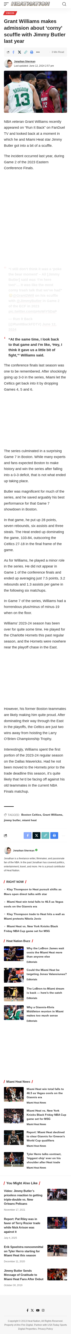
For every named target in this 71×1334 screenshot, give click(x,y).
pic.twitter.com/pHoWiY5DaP (32, 311)
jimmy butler (12, 820)
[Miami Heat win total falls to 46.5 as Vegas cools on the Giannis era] (14, 1094)
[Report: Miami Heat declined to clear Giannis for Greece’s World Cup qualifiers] (14, 1137)
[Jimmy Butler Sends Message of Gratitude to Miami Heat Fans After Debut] (57, 1274)
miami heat (29, 820)
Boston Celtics (31, 814)
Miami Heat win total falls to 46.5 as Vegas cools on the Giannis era (45, 1093)
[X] (32, 1310)
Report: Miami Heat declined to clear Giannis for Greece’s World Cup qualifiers (46, 1136)
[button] (7, 4)
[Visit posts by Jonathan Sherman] (8, 64)
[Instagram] (43, 1310)
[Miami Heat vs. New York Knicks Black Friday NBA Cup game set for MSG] (14, 1116)
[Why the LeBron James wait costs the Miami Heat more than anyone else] (14, 953)
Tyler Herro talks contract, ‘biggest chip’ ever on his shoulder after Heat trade (44, 1158)
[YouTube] (37, 1310)
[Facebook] (27, 1310)
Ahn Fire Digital (24, 1325)
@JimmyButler (29, 301)
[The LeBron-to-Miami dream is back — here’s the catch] (14, 994)
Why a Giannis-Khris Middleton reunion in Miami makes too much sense (45, 1011)
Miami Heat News (36, 1102)
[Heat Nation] (30, 4)
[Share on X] (19, 52)
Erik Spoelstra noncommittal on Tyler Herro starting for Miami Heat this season (23, 1251)
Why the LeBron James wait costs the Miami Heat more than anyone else (45, 952)
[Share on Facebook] (13, 52)
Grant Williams (52, 814)
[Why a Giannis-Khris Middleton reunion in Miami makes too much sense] (14, 1012)
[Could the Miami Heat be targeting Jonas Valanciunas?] (14, 975)
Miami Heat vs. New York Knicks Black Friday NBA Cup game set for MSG (46, 1114)
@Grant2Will (23, 295)
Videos (10, 13)
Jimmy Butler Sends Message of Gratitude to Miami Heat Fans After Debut (23, 1275)
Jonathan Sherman (24, 61)
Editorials (32, 962)
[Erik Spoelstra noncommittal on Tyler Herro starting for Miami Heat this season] (57, 1251)
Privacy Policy (45, 1329)
